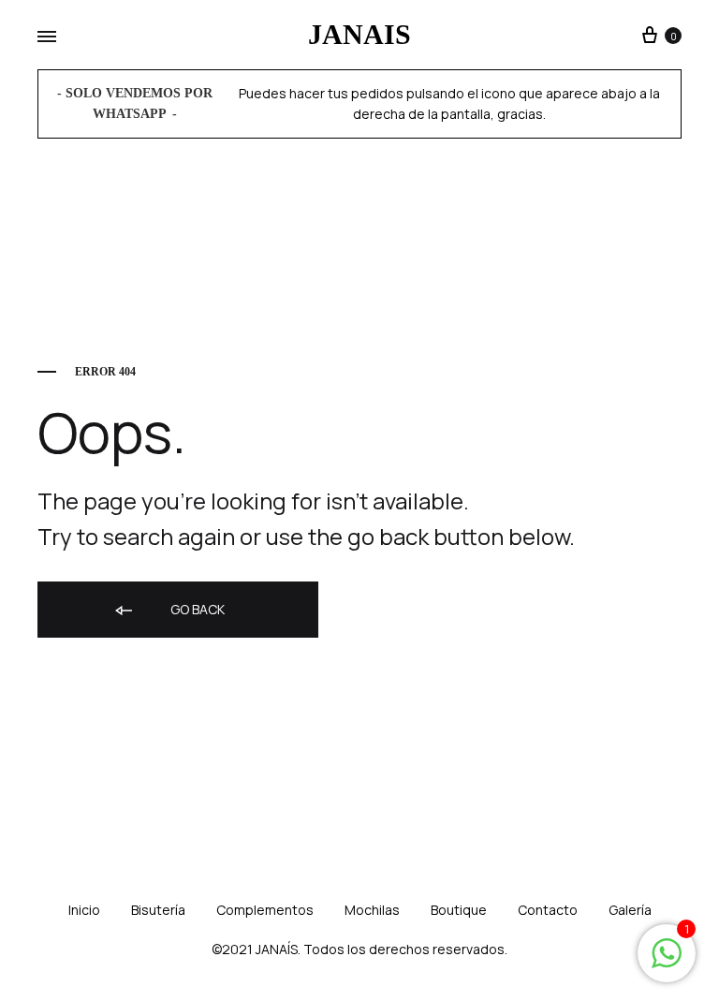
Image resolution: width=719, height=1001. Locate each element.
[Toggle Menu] (46, 37)
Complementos (265, 910)
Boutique (459, 910)
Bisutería (158, 910)
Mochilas (372, 910)
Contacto (548, 910)
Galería (630, 910)
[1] (667, 961)
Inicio (84, 910)
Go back (196, 609)
